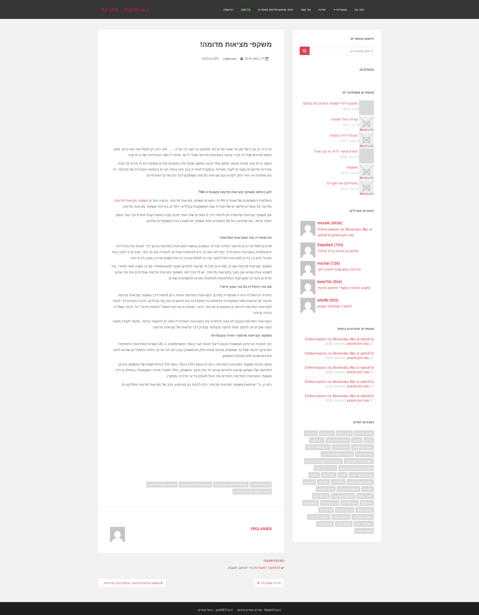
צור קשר (306, 9)
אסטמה (352, 167)
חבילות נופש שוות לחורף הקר (339, 269)
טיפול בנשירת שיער (360, 482)
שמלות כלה (344, 524)
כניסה (245, 9)
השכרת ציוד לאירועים (359, 461)
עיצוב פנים (310, 503)
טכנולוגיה (207, 58)
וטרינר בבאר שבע (361, 475)
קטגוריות (341, 9)
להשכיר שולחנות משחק (334, 306)
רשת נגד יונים (363, 524)
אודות (322, 9)
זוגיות (342, 475)
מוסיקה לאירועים (343, 496)
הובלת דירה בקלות (344, 135)
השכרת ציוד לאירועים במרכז (323, 461)
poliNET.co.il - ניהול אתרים (215, 610)
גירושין (357, 440)
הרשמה (228, 9)
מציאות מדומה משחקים (195, 484)
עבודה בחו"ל (330, 503)
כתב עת (359, 9)
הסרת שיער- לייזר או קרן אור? (336, 151)
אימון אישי (327, 433)
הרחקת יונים (364, 454)
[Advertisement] (191, 107)
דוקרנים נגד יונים (337, 440)
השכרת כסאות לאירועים (337, 454)
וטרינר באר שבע (325, 468)
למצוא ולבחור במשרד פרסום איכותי (343, 287)
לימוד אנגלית (326, 489)
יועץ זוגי (323, 482)
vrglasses (230, 58)
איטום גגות (344, 433)
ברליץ (368, 440)
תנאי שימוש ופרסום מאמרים (275, 9)
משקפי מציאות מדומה (131, 200)
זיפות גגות (329, 475)
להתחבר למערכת (267, 567)
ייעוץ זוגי (309, 482)
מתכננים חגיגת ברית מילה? (338, 250)
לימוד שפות (365, 496)
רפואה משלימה (362, 517)
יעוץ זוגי (367, 489)
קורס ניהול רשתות (344, 119)
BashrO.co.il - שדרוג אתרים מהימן (259, 610)
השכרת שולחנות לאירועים (356, 468)
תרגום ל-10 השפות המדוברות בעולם (330, 103)
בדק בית (311, 433)
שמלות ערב (325, 524)
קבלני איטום (364, 510)
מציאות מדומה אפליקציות (231, 484)
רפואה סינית (341, 517)
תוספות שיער (364, 531)
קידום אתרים (345, 510)
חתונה (314, 475)
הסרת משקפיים (362, 447)
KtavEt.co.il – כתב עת (125, 9)
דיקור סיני (317, 440)
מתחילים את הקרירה (342, 183)
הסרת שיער (341, 447)
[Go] (305, 51)
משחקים (366, 503)
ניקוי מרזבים (349, 503)
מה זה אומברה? (270, 583)
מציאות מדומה (260, 484)
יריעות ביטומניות (348, 489)
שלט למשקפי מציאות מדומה (252, 491)
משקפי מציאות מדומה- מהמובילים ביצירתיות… (130, 583)
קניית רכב (326, 510)
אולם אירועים (364, 433)
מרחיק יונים (321, 496)
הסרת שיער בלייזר (318, 447)
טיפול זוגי (338, 482)
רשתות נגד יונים (319, 517)
